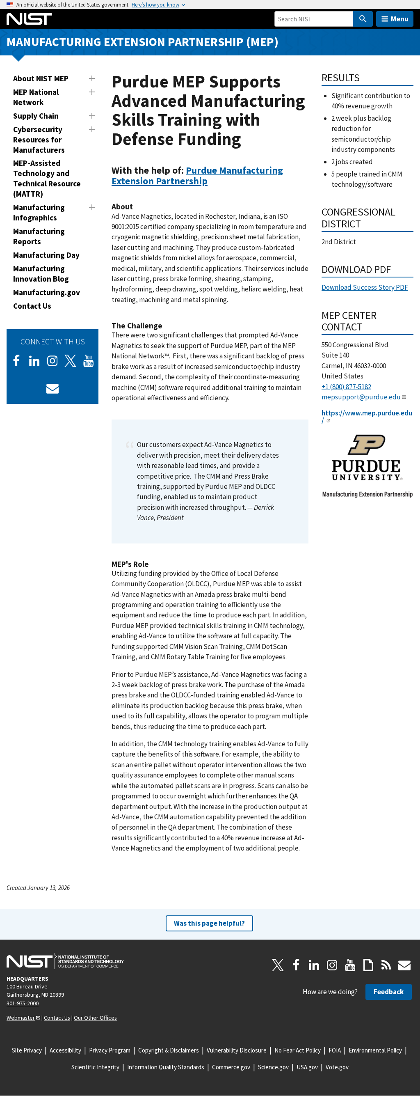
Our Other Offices (95, 1017)
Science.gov (273, 1067)
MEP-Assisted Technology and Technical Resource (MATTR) (47, 178)
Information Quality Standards (165, 1067)
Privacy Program (109, 1050)
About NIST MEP (40, 78)
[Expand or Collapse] (91, 78)
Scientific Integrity (95, 1067)
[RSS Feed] (386, 965)
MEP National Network (36, 97)
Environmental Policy (375, 1050)
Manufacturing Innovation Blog (41, 274)
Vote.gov (337, 1067)
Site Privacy (27, 1050)
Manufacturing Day (46, 255)
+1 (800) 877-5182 (346, 386)
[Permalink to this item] (213, 181)
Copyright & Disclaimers (168, 1050)
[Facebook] (16, 361)
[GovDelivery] (52, 388)
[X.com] (278, 965)
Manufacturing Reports (39, 236)
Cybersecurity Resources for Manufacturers (39, 139)
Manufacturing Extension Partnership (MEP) (142, 41)
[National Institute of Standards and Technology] (65, 961)
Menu (400, 18)
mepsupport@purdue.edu (361, 396)
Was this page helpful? (209, 923)
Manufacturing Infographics (39, 212)
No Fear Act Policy (297, 1050)
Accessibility (65, 1050)
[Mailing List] (404, 965)
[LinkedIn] (34, 361)
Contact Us (32, 306)
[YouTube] (350, 965)
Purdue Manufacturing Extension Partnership (197, 175)
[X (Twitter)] (71, 361)
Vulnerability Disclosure (237, 1050)
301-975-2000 (23, 1003)
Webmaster (21, 1017)
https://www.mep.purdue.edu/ (367, 416)
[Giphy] (368, 965)
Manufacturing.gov (46, 292)
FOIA (335, 1050)
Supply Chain (36, 116)
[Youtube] (89, 361)
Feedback (389, 991)
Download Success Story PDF (365, 287)
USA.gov (307, 1067)
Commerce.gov (231, 1067)
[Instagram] (52, 361)
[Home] (29, 19)
